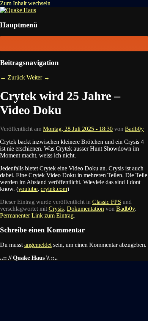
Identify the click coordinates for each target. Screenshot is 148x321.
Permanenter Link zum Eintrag (37, 215)
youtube (28, 189)
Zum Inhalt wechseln (25, 3)
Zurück (12, 77)
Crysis (56, 208)
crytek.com (54, 189)
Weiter (38, 77)
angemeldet (38, 245)
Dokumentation (85, 208)
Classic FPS (106, 202)
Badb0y (134, 129)
